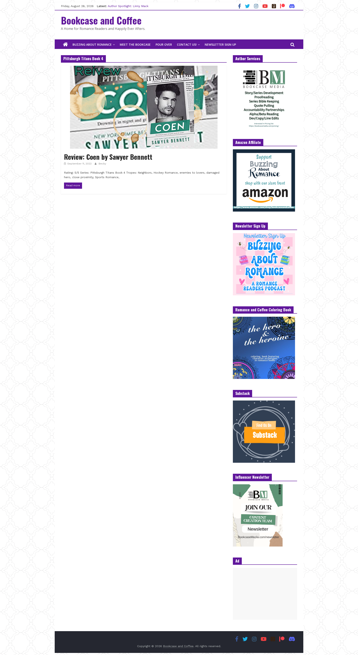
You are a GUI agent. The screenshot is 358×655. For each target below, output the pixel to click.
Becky (102, 163)
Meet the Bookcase (135, 44)
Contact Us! (187, 44)
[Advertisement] (265, 594)
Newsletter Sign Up (220, 44)
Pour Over (164, 44)
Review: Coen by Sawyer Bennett (108, 157)
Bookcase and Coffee (101, 20)
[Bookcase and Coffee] (65, 44)
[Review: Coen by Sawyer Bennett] (144, 68)
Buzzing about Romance (92, 44)
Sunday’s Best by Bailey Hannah (130, 6)
